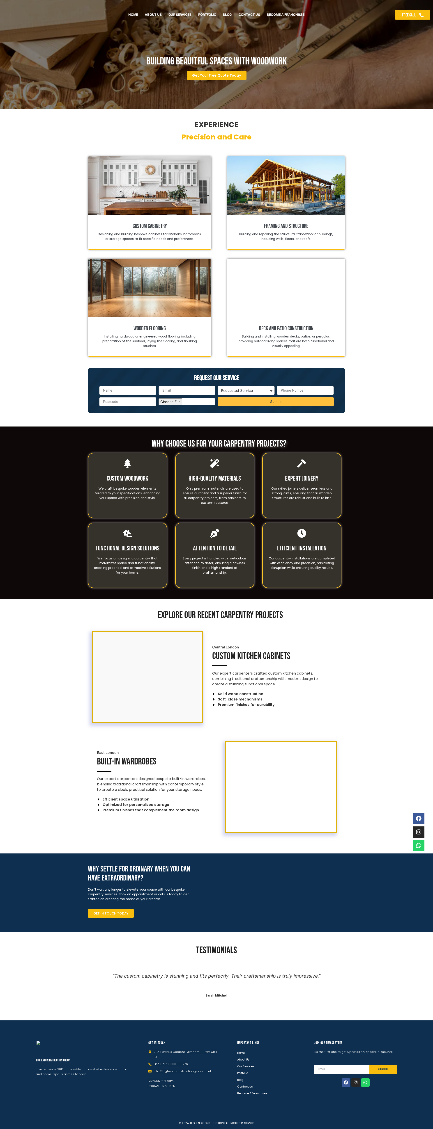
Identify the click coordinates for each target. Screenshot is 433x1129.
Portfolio (207, 14)
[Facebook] (346, 1082)
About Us (153, 14)
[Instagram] (355, 1082)
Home (133, 14)
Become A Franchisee (286, 14)
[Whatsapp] (365, 1082)
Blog (227, 14)
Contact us (249, 14)
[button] (98, 677)
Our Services (180, 14)
